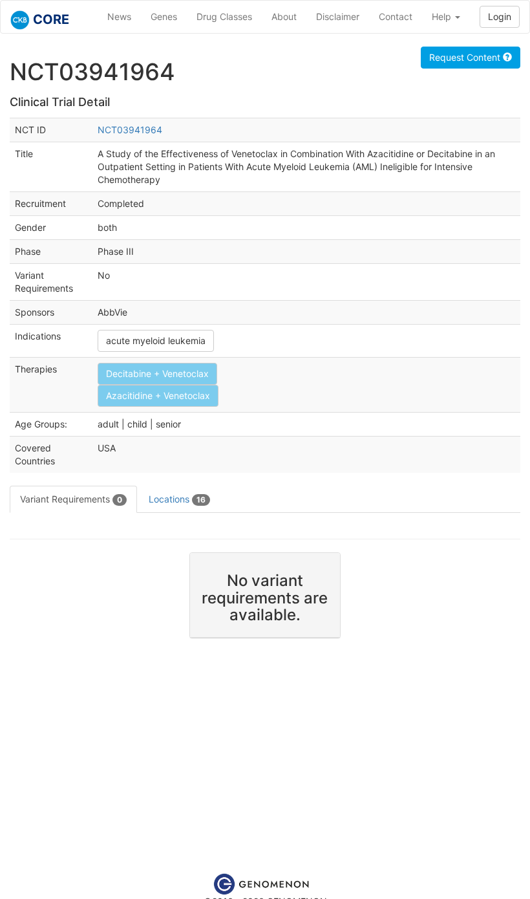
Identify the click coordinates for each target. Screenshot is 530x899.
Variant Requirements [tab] (71, 498)
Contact (395, 16)
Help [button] (443, 16)
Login (499, 16)
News (119, 16)
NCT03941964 (130, 129)
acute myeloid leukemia (156, 340)
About (284, 16)
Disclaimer (337, 16)
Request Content (466, 57)
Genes (164, 16)
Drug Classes (224, 16)
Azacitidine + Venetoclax (158, 395)
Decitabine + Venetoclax (157, 373)
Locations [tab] (177, 498)
